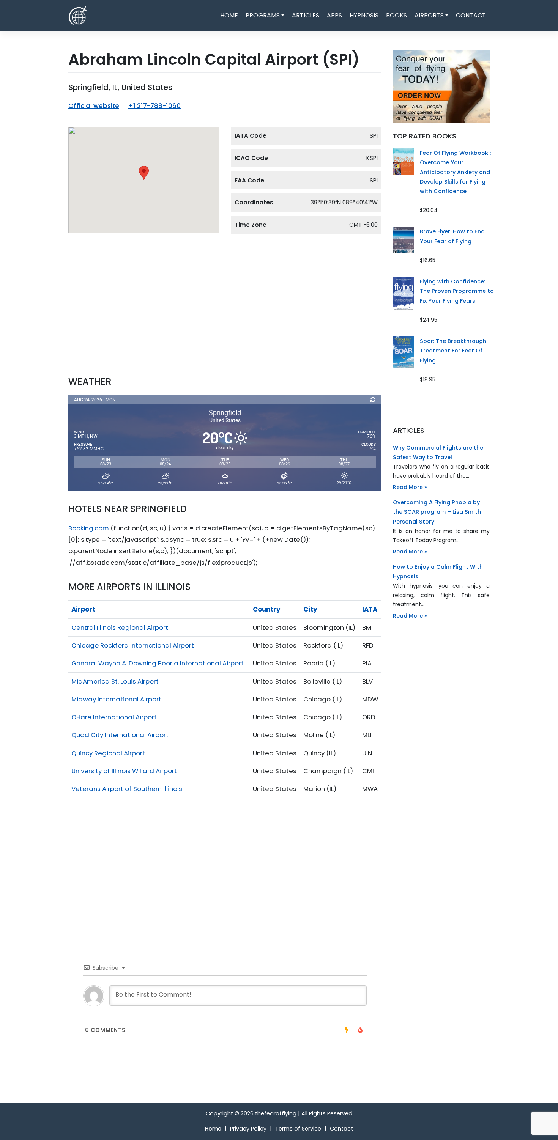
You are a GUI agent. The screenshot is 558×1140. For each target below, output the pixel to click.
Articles (305, 15)
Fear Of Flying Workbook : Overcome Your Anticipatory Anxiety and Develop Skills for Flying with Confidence (455, 172)
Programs (263, 15)
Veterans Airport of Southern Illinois (126, 788)
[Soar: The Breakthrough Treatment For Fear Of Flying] (403, 351)
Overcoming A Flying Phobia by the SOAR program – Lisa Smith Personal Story (437, 511)
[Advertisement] (224, 312)
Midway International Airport (116, 699)
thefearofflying (275, 1113)
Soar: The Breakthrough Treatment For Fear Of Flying (453, 350)
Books (396, 15)
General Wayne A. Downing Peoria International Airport (157, 663)
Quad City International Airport (120, 734)
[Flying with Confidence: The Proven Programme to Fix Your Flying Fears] (403, 293)
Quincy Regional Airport (108, 753)
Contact (471, 15)
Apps (334, 15)
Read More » (410, 487)
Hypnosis (364, 15)
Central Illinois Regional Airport (119, 627)
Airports (429, 15)
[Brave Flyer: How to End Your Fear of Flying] (403, 240)
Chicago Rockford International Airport (132, 645)
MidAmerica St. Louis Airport (115, 681)
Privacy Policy (248, 1128)
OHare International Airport (114, 717)
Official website (93, 105)
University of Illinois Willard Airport (124, 770)
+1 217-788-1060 (154, 105)
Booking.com (88, 528)
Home (229, 15)
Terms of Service (298, 1128)
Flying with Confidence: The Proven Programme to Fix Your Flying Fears (457, 291)
